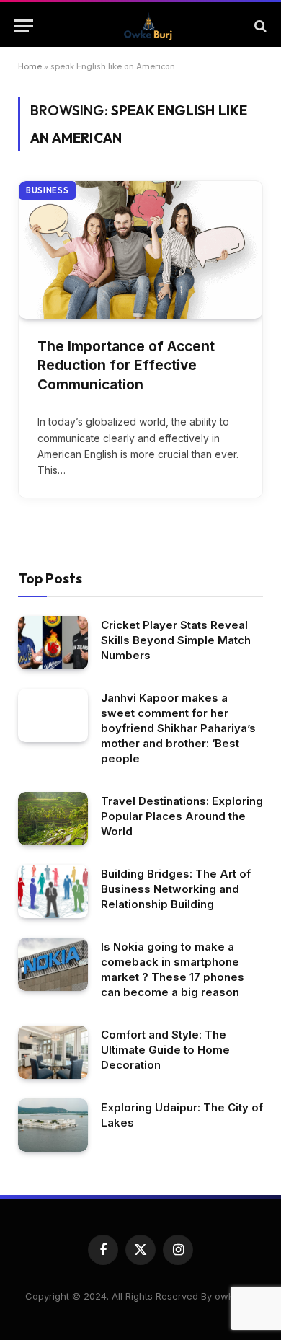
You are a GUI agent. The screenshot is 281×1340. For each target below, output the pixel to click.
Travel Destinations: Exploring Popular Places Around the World (182, 816)
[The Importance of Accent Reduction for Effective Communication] (140, 249)
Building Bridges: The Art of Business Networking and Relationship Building (176, 889)
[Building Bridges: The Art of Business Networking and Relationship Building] (53, 892)
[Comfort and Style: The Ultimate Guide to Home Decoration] (53, 1053)
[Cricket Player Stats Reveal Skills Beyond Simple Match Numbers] (53, 643)
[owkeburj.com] (148, 25)
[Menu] (23, 25)
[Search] (259, 25)
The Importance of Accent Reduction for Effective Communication (126, 365)
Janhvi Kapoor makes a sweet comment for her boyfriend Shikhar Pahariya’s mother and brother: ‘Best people (178, 728)
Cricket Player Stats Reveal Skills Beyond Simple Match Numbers (176, 640)
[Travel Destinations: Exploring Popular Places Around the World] (53, 819)
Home (30, 66)
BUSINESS (47, 190)
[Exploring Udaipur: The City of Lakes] (53, 1125)
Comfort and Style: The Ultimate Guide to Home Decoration (165, 1050)
